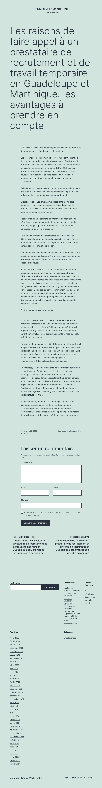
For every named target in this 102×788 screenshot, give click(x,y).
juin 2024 (14, 706)
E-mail (56, 487)
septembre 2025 (17, 658)
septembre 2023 (17, 737)
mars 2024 (14, 716)
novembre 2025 (16, 651)
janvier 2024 (15, 723)
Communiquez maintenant (51, 9)
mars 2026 (14, 638)
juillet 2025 (14, 665)
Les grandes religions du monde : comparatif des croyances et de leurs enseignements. (72, 617)
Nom (23, 487)
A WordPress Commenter (90, 594)
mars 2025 (14, 679)
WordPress (87, 778)
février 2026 (15, 641)
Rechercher (15, 583)
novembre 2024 (17, 692)
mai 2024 (14, 709)
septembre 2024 (17, 699)
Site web (24, 500)
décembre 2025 (16, 648)
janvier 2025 (15, 686)
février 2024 (15, 719)
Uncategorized (75, 431)
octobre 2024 (16, 696)
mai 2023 (14, 750)
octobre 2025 (16, 655)
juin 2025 (14, 669)
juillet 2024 (14, 702)
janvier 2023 (15, 764)
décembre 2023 (16, 726)
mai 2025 (14, 672)
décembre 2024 (16, 689)
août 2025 (14, 662)
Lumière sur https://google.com (72, 589)
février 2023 (15, 760)
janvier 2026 (15, 645)
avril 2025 (14, 675)
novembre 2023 (16, 730)
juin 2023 (14, 747)
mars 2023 (14, 757)
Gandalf (26, 434)
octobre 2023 (16, 733)
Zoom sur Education (68, 599)
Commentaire (27, 462)
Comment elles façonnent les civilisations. (70, 606)
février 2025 (15, 682)
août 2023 (14, 740)
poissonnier (48, 310)
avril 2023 (14, 754)
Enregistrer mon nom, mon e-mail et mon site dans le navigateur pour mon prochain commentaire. (52, 513)
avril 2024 (14, 713)
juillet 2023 (14, 743)
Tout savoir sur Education (70, 594)
